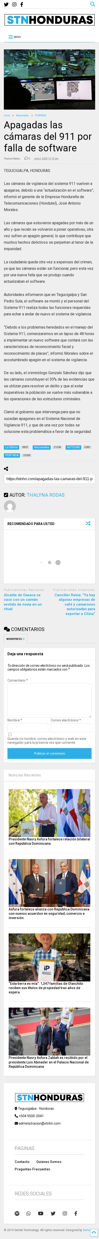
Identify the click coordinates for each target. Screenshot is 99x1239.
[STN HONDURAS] (49, 24)
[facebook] (21, 4)
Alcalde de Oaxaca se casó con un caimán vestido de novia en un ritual (23, 602)
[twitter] (6, 4)
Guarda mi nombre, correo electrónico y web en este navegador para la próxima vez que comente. (46, 740)
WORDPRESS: (15, 639)
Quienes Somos (49, 1162)
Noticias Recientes (25, 775)
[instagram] (14, 4)
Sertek (87, 1230)
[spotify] (17, 1214)
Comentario (17, 680)
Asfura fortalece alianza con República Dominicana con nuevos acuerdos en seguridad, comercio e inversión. (49, 913)
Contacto (22, 1162)
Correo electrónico (66, 720)
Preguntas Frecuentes (32, 1169)
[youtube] (40, 1214)
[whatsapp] (28, 1214)
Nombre (14, 720)
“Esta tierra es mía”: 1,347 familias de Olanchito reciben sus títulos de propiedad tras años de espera (46, 988)
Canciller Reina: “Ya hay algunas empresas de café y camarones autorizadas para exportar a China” (75, 604)
